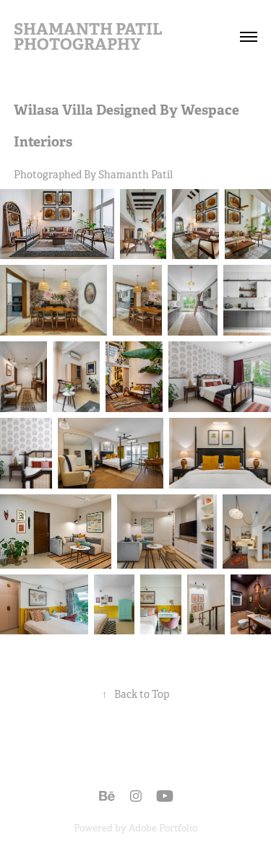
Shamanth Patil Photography (89, 36)
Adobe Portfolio (163, 828)
